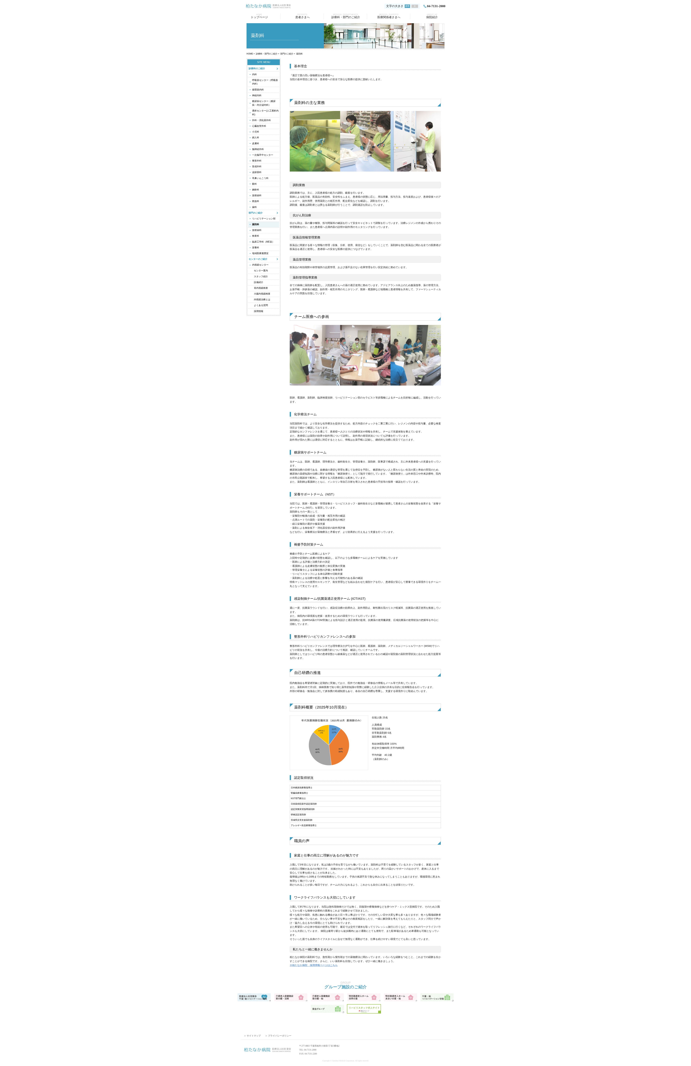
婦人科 (255, 137)
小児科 (255, 131)
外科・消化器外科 (261, 120)
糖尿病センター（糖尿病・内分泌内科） (264, 103)
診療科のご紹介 (257, 68)
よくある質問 (261, 305)
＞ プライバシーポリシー (278, 1035)
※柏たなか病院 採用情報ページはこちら (314, 965)
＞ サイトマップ (252, 1035)
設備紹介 (258, 282)
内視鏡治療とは (262, 299)
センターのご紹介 (258, 259)
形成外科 (256, 166)
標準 (407, 6)
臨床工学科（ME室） (263, 241)
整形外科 (256, 160)
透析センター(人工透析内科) (265, 112)
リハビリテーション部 (264, 218)
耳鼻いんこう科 (260, 178)
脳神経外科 (258, 149)
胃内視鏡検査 (261, 288)
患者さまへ (302, 16)
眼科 (254, 184)
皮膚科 (255, 143)
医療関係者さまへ (388, 16)
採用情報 (258, 311)
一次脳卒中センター (262, 155)
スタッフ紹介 (261, 276)
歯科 (254, 207)
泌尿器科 (256, 172)
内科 (254, 74)
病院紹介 (432, 16)
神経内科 (256, 95)
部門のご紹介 (286, 54)
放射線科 (256, 195)
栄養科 (255, 247)
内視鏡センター (260, 264)
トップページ (259, 16)
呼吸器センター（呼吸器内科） (265, 82)
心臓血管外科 (259, 126)
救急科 (255, 201)
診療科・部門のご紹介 (345, 16)
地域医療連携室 (260, 253)
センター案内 (261, 270)
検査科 (255, 235)
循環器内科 (258, 89)
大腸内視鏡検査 (262, 293)
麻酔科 (255, 189)
